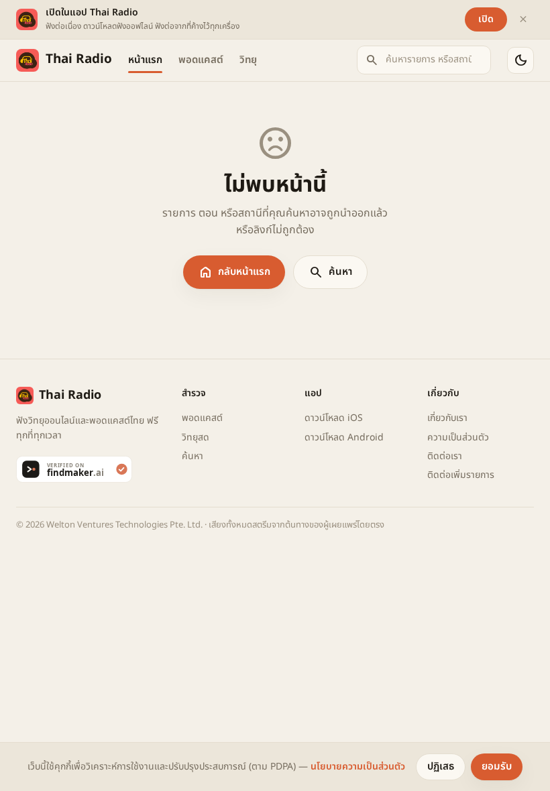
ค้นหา (330, 272)
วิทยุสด (195, 437)
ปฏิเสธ (440, 766)
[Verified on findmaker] (91, 469)
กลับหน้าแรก (234, 272)
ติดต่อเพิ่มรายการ (460, 475)
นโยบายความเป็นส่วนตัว (358, 766)
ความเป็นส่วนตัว (458, 437)
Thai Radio (79, 59)
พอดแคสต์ (200, 60)
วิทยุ (248, 60)
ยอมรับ (497, 766)
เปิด (486, 19)
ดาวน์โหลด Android (344, 437)
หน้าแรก (145, 60)
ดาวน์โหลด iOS (334, 418)
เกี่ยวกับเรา (447, 418)
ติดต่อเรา (444, 456)
